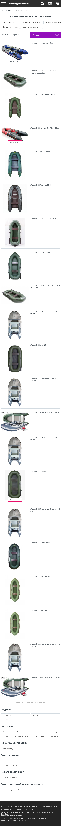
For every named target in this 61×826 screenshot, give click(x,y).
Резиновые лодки (30, 27)
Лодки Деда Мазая (19, 3)
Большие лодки (10, 22)
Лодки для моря (10, 27)
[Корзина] (57, 3)
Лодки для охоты (10, 765)
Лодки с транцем (10, 761)
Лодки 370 (7, 720)
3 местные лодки (10, 778)
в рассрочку (8, 749)
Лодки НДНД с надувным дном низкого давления (23, 736)
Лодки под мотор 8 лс (12, 790)
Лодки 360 (7, 715)
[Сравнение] (50, 3)
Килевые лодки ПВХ (11, 732)
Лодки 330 (36, 715)
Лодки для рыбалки (31, 22)
